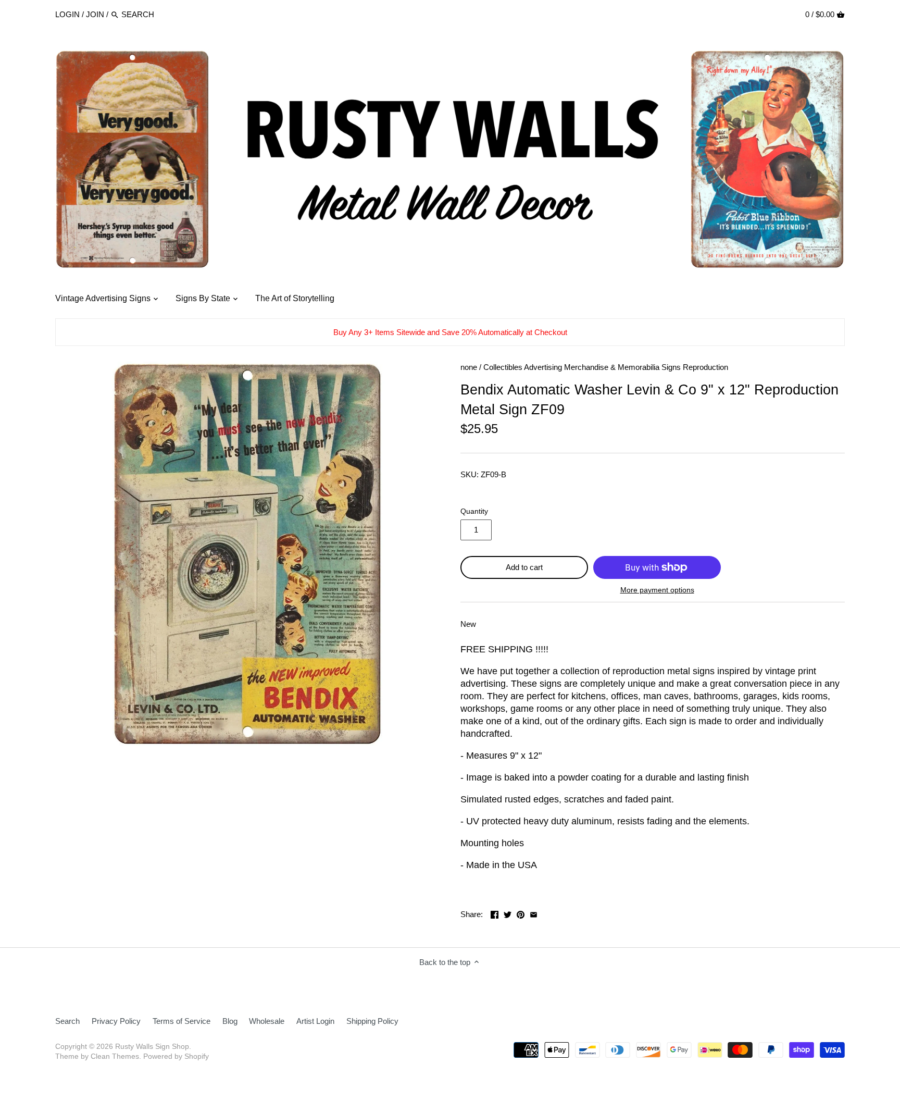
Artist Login (315, 1021)
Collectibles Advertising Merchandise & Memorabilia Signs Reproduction (605, 367)
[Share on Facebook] (494, 913)
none (468, 367)
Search (67, 1021)
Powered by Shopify (176, 1056)
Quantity (474, 511)
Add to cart (524, 567)
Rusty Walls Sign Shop (152, 1046)
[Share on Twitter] (507, 913)
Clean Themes (115, 1056)
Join (95, 14)
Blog (230, 1021)
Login (67, 14)
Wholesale (266, 1021)
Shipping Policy (372, 1021)
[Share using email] (534, 913)
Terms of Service (181, 1021)
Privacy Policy (116, 1021)
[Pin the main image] (520, 913)
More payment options (657, 590)
